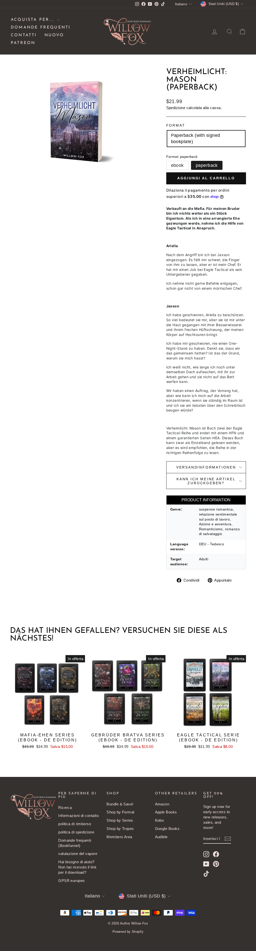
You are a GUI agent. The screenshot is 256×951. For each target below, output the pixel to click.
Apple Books (166, 812)
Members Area (119, 837)
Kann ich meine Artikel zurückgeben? (206, 481)
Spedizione (176, 108)
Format (175, 125)
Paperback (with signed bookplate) (195, 138)
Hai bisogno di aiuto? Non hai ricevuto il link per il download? (77, 867)
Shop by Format (120, 812)
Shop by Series (119, 820)
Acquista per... (33, 20)
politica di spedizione (76, 832)
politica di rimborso (74, 824)
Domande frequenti (40, 28)
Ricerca (65, 807)
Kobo (159, 820)
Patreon (23, 43)
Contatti (24, 35)
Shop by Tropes (120, 828)
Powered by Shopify (128, 931)
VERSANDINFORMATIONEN (206, 467)
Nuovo (54, 35)
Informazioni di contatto (78, 815)
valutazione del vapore (77, 853)
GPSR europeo (71, 880)
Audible (161, 837)
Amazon (162, 804)
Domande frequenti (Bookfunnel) (74, 843)
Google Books (167, 828)
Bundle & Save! (119, 804)
